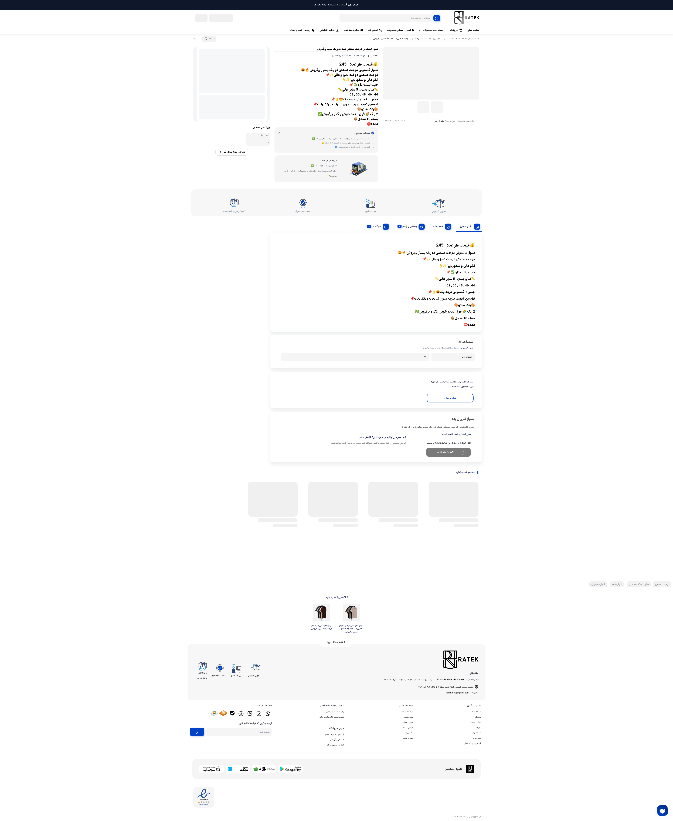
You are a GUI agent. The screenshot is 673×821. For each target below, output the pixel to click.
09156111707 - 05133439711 (450, 680)
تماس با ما (373, 30)
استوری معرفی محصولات (399, 30)
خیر (436, 121)
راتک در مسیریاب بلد (335, 745)
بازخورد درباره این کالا (396, 120)
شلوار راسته (617, 584)
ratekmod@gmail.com (457, 693)
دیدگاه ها (376, 226)
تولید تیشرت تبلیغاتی (335, 711)
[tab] (469, 226)
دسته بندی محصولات (433, 30)
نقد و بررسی (466, 226)
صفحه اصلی (473, 30)
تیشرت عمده (407, 711)
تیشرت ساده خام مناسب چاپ (331, 717)
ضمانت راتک (476, 732)
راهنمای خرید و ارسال (300, 30)
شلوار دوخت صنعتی (639, 584)
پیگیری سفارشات (351, 30)
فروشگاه (454, 30)
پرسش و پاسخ (409, 226)
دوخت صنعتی (662, 584)
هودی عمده (408, 727)
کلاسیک (450, 38)
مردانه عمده (464, 38)
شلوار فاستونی (598, 584)
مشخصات (438, 226)
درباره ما (478, 727)
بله (442, 121)
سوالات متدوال (475, 722)
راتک (477, 38)
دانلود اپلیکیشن (326, 30)
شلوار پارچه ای (435, 38)
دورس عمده (408, 722)
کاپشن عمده (407, 732)
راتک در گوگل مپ (337, 739)
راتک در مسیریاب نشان (334, 734)
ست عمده (408, 717)
